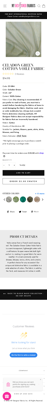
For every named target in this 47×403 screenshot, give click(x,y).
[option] (23, 15)
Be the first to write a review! (23, 355)
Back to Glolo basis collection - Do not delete (25, 295)
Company (23, 371)
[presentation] (4, 199)
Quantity (7, 160)
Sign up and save (23, 394)
